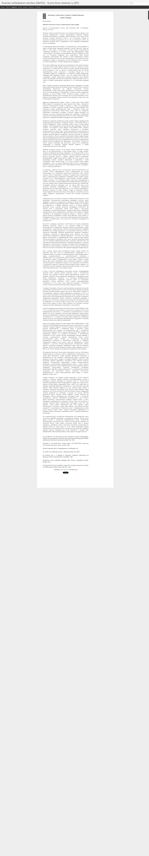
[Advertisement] (98, 40)
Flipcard (8, 7)
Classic (3, 7)
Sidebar (25, 7)
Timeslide (37, 7)
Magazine (14, 7)
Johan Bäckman (64, 469)
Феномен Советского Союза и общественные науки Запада (66, 16)
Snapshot (31, 7)
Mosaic (20, 7)
